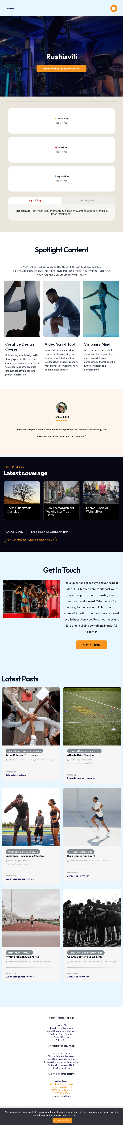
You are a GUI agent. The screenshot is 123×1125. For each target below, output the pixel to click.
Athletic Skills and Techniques (23, 851)
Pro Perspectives (61, 1068)
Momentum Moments (81, 851)
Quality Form (88, 200)
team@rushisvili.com (61, 1096)
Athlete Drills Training (80, 755)
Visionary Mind (97, 344)
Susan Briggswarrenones (81, 760)
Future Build (61, 1040)
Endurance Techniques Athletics (25, 855)
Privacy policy (83, 1115)
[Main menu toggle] (113, 8)
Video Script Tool (60, 344)
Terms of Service (61, 1037)
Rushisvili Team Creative (61, 1034)
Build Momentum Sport (81, 855)
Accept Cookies (62, 1120)
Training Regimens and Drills (84, 750)
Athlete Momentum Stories (22, 956)
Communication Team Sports (84, 956)
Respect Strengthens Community (61, 1031)
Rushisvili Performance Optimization (61, 1062)
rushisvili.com (61, 1080)
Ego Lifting (35, 200)
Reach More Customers (61, 1028)
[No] (119, 1116)
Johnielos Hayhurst (16, 760)
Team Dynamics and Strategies (24, 750)
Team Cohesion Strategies (22, 755)
